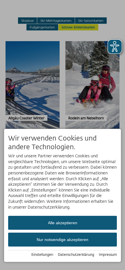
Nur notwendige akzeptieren (62, 239)
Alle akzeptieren (62, 222)
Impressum (108, 254)
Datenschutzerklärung (76, 254)
